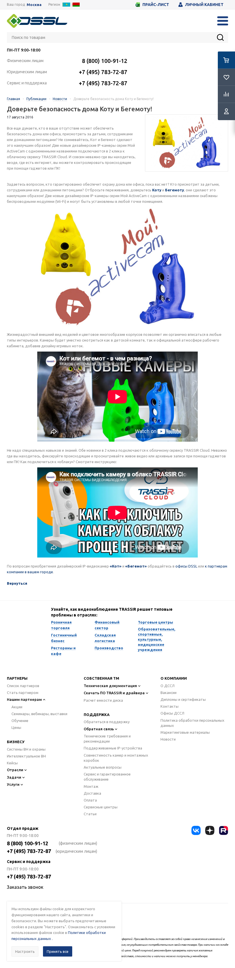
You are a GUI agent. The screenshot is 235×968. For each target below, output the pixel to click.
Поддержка (96, 715)
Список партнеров (23, 686)
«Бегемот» (136, 566)
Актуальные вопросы (103, 767)
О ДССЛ (167, 686)
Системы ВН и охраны (26, 749)
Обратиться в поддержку (107, 722)
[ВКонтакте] (196, 830)
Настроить (25, 951)
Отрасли (15, 770)
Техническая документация (110, 686)
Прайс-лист (155, 4)
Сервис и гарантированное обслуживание (107, 776)
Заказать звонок (25, 887)
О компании (173, 678)
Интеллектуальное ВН (26, 756)
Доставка (92, 793)
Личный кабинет (204, 4)
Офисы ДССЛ (172, 713)
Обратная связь (99, 729)
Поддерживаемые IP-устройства (113, 748)
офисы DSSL (186, 566)
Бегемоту (174, 190)
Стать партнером (22, 693)
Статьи (90, 814)
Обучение (19, 721)
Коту (156, 190)
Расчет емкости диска (103, 700)
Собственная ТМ (101, 678)
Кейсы (12, 763)
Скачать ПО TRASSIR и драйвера (114, 693)
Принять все (57, 951)
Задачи (14, 777)
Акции (16, 707)
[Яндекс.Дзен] (209, 830)
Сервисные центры (100, 807)
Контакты (169, 706)
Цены (16, 727)
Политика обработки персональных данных (192, 722)
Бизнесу (15, 742)
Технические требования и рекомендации (107, 738)
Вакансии (168, 693)
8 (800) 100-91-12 (104, 60)
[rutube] (223, 830)
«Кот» (116, 566)
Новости (168, 739)
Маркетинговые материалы (185, 732)
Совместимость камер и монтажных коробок (116, 757)
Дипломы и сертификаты (183, 699)
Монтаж (91, 786)
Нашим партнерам (24, 699)
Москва (34, 5)
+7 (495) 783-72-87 (103, 72)
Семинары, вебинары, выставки (39, 714)
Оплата (90, 800)
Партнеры (17, 678)
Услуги (13, 784)
